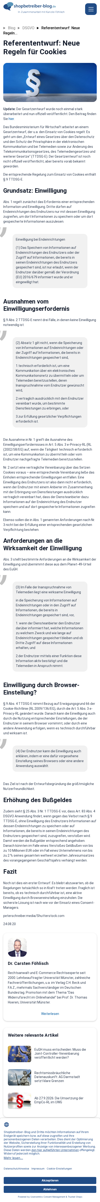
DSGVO (28, 28)
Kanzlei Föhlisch (55, 12)
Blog (11, 28)
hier (11, 119)
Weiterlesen (50, 1014)
